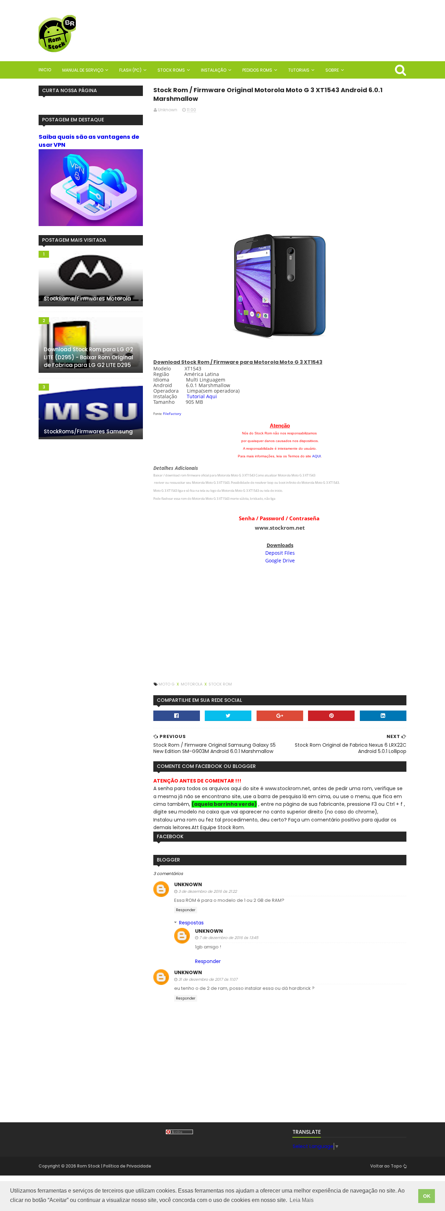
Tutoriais (298, 70)
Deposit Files (280, 553)
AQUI (316, 456)
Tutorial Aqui (202, 396)
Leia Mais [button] (302, 1200)
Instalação (213, 70)
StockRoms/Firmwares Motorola (87, 298)
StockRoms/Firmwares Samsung (88, 431)
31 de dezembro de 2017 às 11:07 (207, 979)
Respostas (191, 922)
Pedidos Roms (257, 70)
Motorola (192, 684)
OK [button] (426, 1196)
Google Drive (280, 560)
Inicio (45, 70)
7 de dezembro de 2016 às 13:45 (228, 937)
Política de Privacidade (127, 1166)
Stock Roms (171, 70)
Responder (185, 910)
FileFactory (172, 413)
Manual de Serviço (82, 70)
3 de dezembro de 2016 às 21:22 (207, 891)
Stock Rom (220, 684)
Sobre (332, 70)
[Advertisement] (279, 167)
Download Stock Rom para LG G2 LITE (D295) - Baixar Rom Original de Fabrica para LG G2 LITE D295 (88, 357)
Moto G (167, 684)
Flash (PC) (130, 70)
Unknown (188, 884)
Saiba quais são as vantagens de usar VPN (89, 141)
